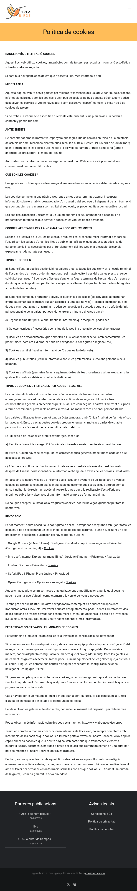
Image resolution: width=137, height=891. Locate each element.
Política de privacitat (101, 821)
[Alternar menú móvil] (130, 10)
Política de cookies (101, 829)
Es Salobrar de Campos (36, 839)
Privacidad (62, 573)
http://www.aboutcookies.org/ (101, 722)
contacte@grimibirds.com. (22, 121)
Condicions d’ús (101, 814)
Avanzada (113, 556)
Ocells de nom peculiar (35, 814)
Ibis (35, 826)
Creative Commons (95, 873)
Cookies (49, 548)
